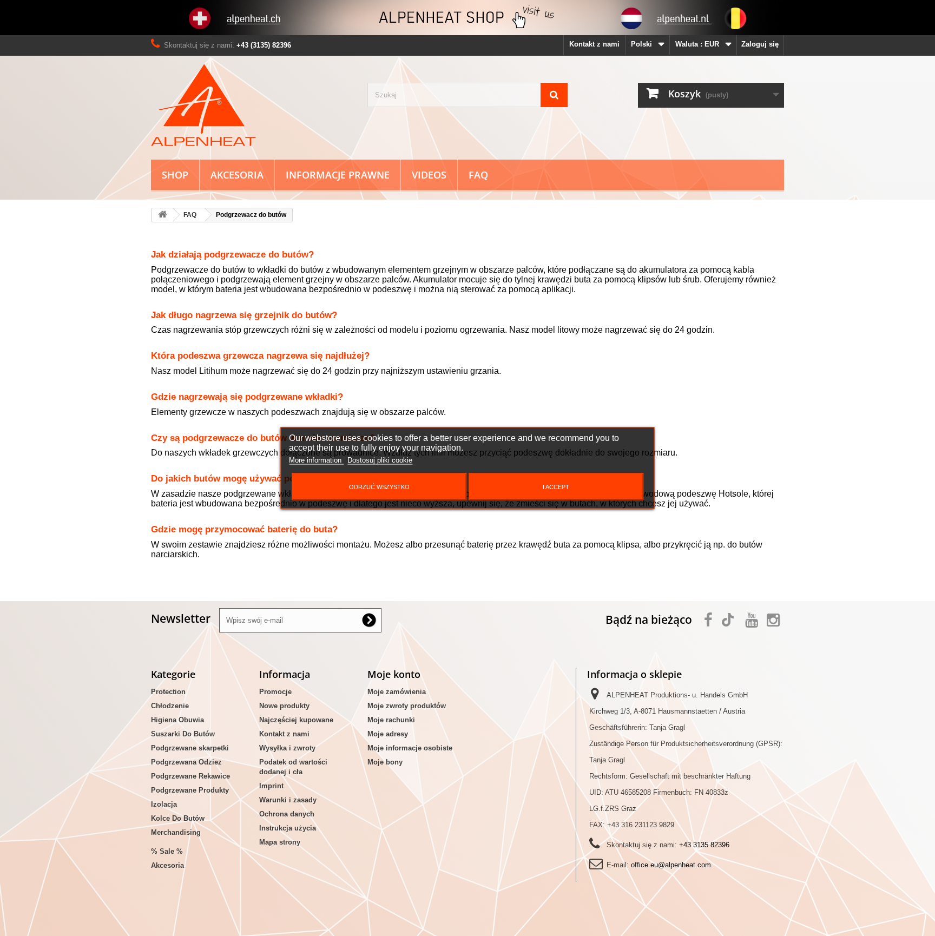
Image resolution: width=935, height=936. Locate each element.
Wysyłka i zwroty (287, 748)
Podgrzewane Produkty (190, 790)
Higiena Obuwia (177, 720)
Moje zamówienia (396, 692)
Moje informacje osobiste (409, 748)
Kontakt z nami (594, 44)
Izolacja (164, 804)
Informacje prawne (338, 174)
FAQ (478, 174)
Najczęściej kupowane (296, 720)
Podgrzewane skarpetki (190, 748)
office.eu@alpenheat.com (671, 865)
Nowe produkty (284, 706)
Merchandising (176, 832)
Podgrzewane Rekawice (190, 776)
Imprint (271, 786)
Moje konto (393, 674)
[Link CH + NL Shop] (467, 17)
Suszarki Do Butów (183, 734)
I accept (556, 487)
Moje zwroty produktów (406, 706)
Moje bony (385, 762)
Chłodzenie (170, 706)
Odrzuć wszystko (379, 487)
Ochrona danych (286, 814)
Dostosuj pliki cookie (379, 460)
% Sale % (167, 851)
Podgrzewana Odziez (186, 762)
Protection (168, 692)
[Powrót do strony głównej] (162, 215)
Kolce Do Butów (178, 818)
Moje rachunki (391, 720)
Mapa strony (279, 842)
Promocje (275, 692)
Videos (429, 174)
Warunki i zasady (288, 800)
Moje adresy (387, 734)
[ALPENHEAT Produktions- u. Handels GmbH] (251, 105)
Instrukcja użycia (287, 828)
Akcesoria (237, 174)
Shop (175, 174)
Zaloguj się (760, 44)
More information (316, 460)
